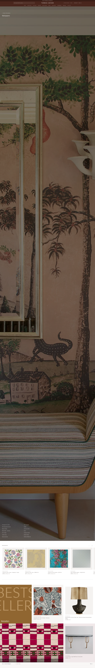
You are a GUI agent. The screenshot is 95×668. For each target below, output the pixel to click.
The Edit (69, 5)
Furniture (29, 5)
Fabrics (39, 5)
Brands (64, 5)
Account (76, 2)
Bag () (80, 2)
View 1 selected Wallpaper (6, 663)
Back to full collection (6, 13)
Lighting (34, 5)
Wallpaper (45, 5)
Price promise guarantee (47, 0)
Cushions (54, 5)
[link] (13, 561)
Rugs (49, 5)
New (25, 5)
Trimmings (59, 5)
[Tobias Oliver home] (47, 3)
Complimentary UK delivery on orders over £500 (47, 1)
